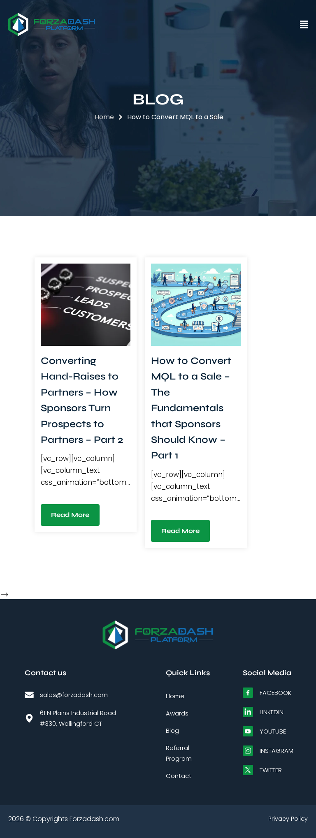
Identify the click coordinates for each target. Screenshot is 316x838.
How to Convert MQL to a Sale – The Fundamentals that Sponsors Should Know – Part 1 (191, 408)
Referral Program (179, 753)
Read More (70, 515)
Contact (178, 775)
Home (175, 696)
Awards (177, 713)
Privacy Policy (288, 819)
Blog (172, 730)
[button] (203, 24)
